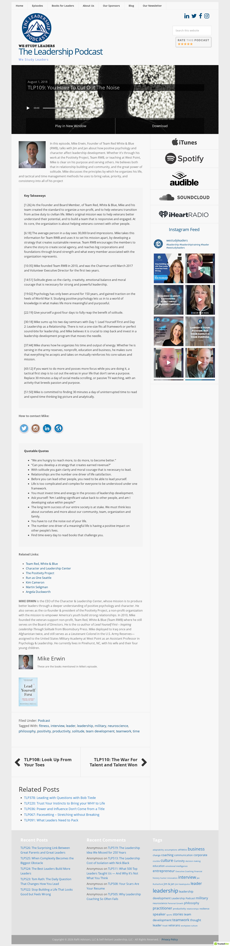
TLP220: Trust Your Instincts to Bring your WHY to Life (64, 803)
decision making (193, 861)
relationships (193, 908)
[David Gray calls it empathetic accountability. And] (200, 268)
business (196, 849)
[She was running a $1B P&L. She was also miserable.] (168, 268)
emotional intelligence (176, 866)
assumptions (171, 849)
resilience (204, 908)
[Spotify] (184, 159)
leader (70, 726)
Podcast (44, 720)
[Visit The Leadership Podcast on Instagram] (206, 17)
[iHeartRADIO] (184, 214)
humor (163, 878)
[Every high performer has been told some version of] (168, 300)
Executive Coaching (185, 871)
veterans (174, 925)
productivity (61, 731)
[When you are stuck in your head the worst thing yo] (168, 331)
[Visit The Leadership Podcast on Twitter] (194, 17)
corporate (200, 855)
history (156, 877)
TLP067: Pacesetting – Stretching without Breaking (61, 814)
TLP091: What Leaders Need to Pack (51, 820)
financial (198, 871)
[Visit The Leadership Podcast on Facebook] (200, 17)
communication (183, 855)
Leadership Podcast (183, 898)
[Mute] (91, 108)
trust (165, 925)
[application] (115, 107)
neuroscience (118, 726)
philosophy (27, 731)
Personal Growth (175, 903)
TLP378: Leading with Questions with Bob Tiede (60, 797)
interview (57, 726)
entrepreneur (164, 871)
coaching (167, 855)
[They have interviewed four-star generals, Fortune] (200, 363)
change (156, 855)
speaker (159, 914)
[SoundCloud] (184, 197)
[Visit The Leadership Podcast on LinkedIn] (186, 17)
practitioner (162, 908)
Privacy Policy (170, 939)
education (159, 866)
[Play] (28, 108)
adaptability (158, 850)
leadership (85, 726)
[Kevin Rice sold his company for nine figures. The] (200, 331)
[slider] (99, 107)
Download (160, 126)
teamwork (123, 731)
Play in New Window (70, 126)
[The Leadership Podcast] (37, 45)
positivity (44, 731)
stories (178, 914)
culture (167, 860)
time (136, 731)
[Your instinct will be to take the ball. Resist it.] (168, 363)
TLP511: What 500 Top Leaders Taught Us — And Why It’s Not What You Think (112, 873)
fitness (44, 726)
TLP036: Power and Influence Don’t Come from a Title (64, 809)
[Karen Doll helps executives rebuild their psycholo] (200, 300)
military (100, 726)
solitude (78, 731)
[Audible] (184, 178)
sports (169, 914)
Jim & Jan (169, 884)
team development (100, 731)
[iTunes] (184, 141)
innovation (172, 878)
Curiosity (179, 861)
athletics (182, 849)
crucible (156, 861)
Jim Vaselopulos (182, 884)
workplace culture (189, 925)
